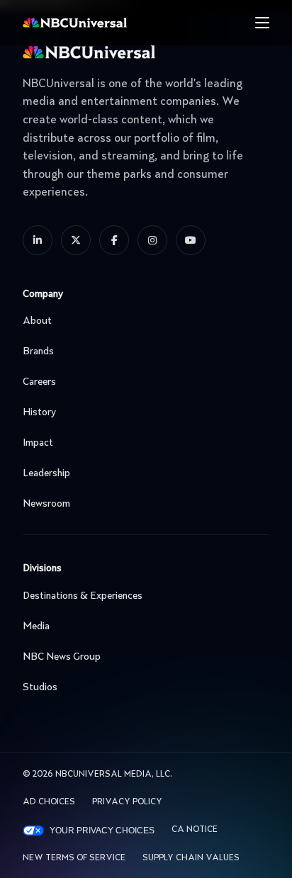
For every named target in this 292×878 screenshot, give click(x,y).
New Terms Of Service (74, 858)
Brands (38, 351)
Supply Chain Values (191, 858)
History (39, 412)
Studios (40, 687)
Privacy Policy (127, 802)
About (37, 321)
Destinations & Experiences (82, 596)
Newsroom (46, 504)
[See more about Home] (102, 22)
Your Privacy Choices (102, 830)
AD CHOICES (49, 802)
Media (36, 626)
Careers (39, 382)
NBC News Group (62, 657)
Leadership (46, 473)
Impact (38, 443)
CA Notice (195, 830)
